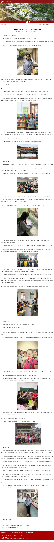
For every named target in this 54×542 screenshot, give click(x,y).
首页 (44, 24)
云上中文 (9, 532)
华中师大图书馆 (29, 532)
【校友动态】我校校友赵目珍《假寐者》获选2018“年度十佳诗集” (17, 525)
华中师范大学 (15, 532)
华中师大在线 (22, 532)
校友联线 (47, 24)
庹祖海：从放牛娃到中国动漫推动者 (11, 527)
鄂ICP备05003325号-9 (25, 538)
